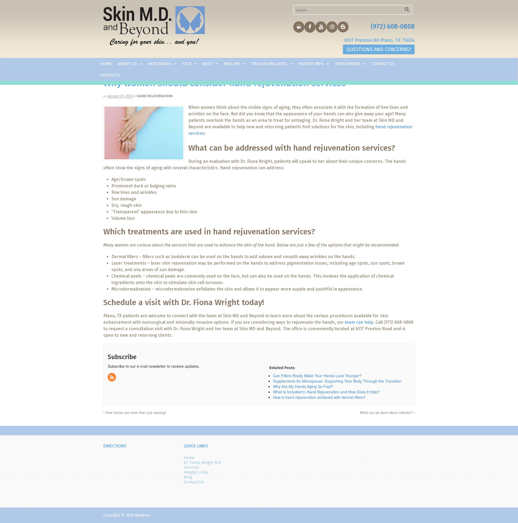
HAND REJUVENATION (155, 95)
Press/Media (347, 63)
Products (110, 75)
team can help (359, 322)
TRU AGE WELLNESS (269, 63)
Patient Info (311, 63)
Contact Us (383, 63)
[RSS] (112, 377)
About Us (127, 63)
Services (191, 467)
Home (105, 63)
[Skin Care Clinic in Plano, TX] (154, 27)
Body (207, 63)
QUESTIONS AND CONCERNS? (378, 49)
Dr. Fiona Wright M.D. (203, 462)
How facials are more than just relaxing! (135, 412)
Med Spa (232, 63)
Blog (188, 477)
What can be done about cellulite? (386, 412)
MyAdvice (143, 515)
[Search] (407, 9)
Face (187, 63)
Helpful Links (196, 472)
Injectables (159, 63)
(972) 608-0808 (393, 26)
